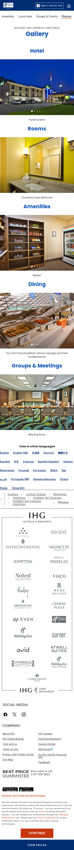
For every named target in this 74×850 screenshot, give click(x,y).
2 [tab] (34, 111)
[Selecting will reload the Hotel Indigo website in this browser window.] (59, 560)
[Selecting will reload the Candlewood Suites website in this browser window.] (37, 678)
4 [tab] (39, 111)
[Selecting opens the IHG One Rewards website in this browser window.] (37, 690)
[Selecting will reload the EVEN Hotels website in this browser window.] (23, 619)
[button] (69, 6)
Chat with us (10, 744)
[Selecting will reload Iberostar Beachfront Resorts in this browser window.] (23, 604)
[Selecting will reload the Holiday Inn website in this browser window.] (23, 634)
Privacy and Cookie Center (18, 754)
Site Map (8, 759)
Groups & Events (47, 16)
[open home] (2, 499)
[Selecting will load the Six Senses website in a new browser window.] (23, 531)
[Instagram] (23, 714)
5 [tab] (42, 111)
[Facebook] (6, 714)
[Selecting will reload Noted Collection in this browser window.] (23, 575)
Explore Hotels (46, 744)
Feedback (44, 762)
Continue (37, 833)
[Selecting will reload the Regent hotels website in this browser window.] (59, 531)
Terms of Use (10, 749)
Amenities (8, 16)
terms (42, 811)
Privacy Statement (46, 817)
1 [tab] (32, 111)
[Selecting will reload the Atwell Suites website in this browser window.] (59, 648)
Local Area (25, 16)
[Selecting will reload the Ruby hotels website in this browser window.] (23, 590)
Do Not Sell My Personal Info (52, 756)
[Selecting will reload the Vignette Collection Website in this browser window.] (59, 546)
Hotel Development (49, 738)
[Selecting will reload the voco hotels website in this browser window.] (59, 575)
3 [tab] (37, 111)
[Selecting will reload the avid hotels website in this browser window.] (23, 648)
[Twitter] (14, 714)
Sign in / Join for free (51, 5)
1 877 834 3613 (40, 774)
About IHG (8, 733)
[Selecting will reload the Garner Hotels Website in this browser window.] (59, 634)
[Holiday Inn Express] (8, 5)
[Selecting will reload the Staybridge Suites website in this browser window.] (23, 663)
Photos (66, 16)
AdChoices (44, 749)
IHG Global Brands (13, 738)
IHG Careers (45, 733)
